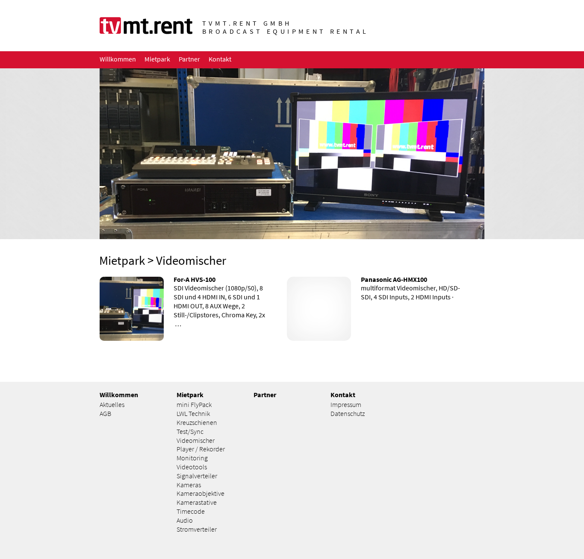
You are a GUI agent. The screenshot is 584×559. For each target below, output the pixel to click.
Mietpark (122, 260)
